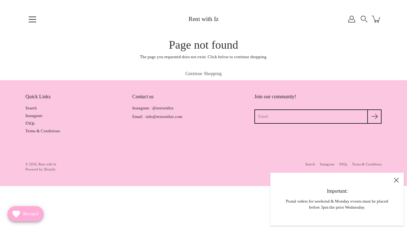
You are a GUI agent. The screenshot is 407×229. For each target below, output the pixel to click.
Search (31, 108)
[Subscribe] (374, 116)
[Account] (352, 19)
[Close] (396, 180)
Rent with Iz (203, 19)
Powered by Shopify (40, 169)
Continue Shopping (203, 73)
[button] (364, 19)
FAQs (30, 123)
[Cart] (376, 19)
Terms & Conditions (42, 131)
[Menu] (32, 19)
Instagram (33, 116)
